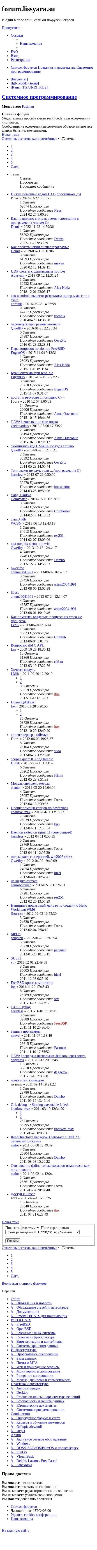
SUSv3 (16, 958)
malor (15, 1145)
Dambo (59, 560)
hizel (57, 873)
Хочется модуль (23, 670)
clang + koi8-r (21, 495)
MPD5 (16, 934)
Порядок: (45, 1232)
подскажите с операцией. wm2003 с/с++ (41, 857)
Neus (58, 210)
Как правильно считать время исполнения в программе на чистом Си (45, 220)
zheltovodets (20, 426)
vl (12, 962)
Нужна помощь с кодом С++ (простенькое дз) (46, 194)
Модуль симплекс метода (30, 783)
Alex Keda (62, 287)
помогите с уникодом (27, 1080)
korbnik (16, 304)
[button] (15, 166)
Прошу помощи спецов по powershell (39, 808)
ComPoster (19, 499)
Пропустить (11, 28)
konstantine (62, 487)
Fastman (28, 106)
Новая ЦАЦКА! (23, 702)
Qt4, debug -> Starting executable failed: (40, 1104)
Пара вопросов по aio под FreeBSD (38, 348)
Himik (15, 763)
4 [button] (12, 158)
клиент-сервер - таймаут (29, 735)
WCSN (16, 523)
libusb (15, 592)
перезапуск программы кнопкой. (36, 324)
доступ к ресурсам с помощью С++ (38, 397)
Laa (13, 649)
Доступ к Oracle (23, 1194)
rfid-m (58, 661)
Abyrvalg (17, 275)
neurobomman (21, 885)
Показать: (13, 1228)
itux (57, 694)
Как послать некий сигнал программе (40, 247)
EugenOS (18, 353)
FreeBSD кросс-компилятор (32, 983)
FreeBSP (60, 1023)
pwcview (17, 568)
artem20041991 (22, 572)
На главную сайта (15, 1530)
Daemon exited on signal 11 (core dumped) (41, 832)
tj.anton (16, 787)
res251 (59, 535)
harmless (17, 474)
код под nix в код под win (30, 544)
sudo (57, 751)
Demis (15, 227)
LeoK (15, 625)
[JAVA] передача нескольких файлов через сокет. (48, 1056)
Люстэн (17, 913)
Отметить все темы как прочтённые (29, 138)
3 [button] (12, 154)
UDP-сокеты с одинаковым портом (38, 271)
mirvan (59, 263)
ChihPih (60, 637)
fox (13, 706)
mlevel (15, 1035)
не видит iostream (24, 881)
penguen (17, 938)
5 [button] (12, 162)
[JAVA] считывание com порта (34, 422)
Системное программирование (39, 97)
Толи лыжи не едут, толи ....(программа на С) (46, 470)
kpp (57, 824)
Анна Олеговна (66, 414)
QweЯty (17, 328)
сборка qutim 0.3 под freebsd (32, 759)
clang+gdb (18, 519)
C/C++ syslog (21, 1007)
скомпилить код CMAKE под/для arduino (42, 446)
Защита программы (26, 1031)
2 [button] (12, 150)
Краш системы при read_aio (32, 373)
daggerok (17, 1060)
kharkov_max (20, 812)
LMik (15, 674)
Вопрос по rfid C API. (27, 645)
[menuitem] (31, 43)
